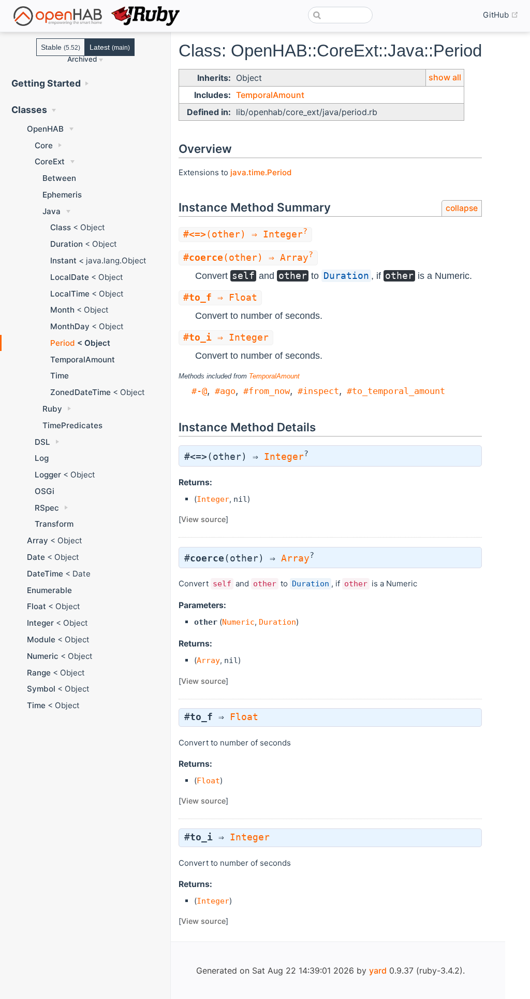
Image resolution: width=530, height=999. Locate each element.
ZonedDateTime (80, 392)
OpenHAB (45, 129)
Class (60, 227)
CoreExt (50, 161)
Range (39, 673)
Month (62, 310)
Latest (110, 47)
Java (51, 211)
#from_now (266, 391)
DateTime (45, 574)
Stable (60, 47)
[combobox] (340, 15)
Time (59, 376)
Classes (29, 109)
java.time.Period (260, 172)
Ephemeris (62, 195)
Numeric (42, 656)
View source (203, 519)
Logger (48, 475)
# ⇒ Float (220, 297)
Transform (54, 524)
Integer (40, 623)
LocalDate (69, 277)
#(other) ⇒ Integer (245, 234)
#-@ (199, 391)
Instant (63, 260)
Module (41, 639)
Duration (66, 244)
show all (445, 77)
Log (42, 458)
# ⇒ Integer (226, 337)
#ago (225, 391)
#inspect (318, 391)
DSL (42, 442)
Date (36, 557)
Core (44, 145)
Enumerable (49, 590)
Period (62, 343)
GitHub (501, 15)
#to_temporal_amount (396, 391)
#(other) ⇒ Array (248, 257)
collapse (462, 208)
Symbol (41, 689)
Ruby (52, 409)
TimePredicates (72, 425)
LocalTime (70, 294)
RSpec (47, 508)
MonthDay (70, 326)
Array (37, 540)
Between (59, 178)
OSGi (44, 491)
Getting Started (46, 83)
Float (36, 606)
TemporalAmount (82, 359)
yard (378, 970)
